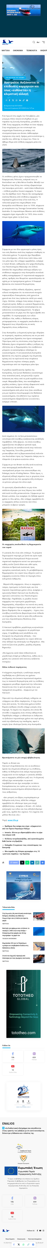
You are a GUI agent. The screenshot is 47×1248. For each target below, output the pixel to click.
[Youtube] (12, 1069)
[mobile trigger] (43, 42)
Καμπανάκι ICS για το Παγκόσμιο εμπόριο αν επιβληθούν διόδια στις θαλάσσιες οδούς (15, 945)
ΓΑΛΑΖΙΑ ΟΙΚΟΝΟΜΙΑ (9, 938)
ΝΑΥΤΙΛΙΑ (5, 924)
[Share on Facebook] (9, 100)
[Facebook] (12, 1057)
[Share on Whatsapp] (16, 100)
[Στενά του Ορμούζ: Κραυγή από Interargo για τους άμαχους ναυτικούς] (39, 959)
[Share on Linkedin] (20, 100)
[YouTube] (40, 1230)
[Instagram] (34, 1057)
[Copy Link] (23, 100)
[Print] (27, 100)
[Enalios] (7, 42)
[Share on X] (13, 100)
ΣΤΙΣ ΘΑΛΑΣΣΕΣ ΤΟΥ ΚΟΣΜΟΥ (15, 77)
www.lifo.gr (13, 820)
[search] (34, 42)
